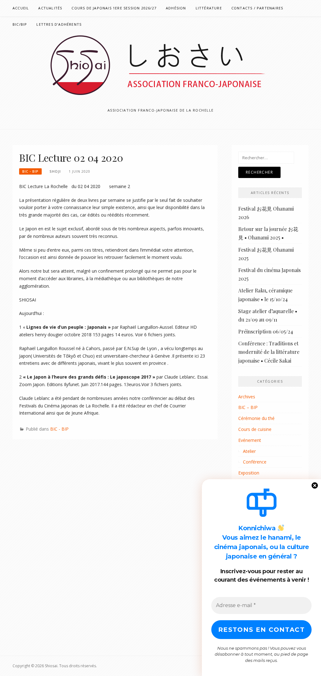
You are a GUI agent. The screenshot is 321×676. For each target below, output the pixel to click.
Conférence (254, 462)
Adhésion (176, 8)
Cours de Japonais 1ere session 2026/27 (113, 8)
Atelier (249, 451)
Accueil (21, 8)
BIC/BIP (20, 24)
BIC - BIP (30, 171)
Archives (246, 397)
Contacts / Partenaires (257, 8)
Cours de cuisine (254, 429)
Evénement (249, 440)
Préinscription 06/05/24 (265, 331)
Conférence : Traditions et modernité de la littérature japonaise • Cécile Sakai (268, 352)
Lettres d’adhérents (59, 24)
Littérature (209, 8)
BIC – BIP (248, 407)
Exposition (248, 473)
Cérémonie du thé (256, 418)
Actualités (50, 8)
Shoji (55, 171)
